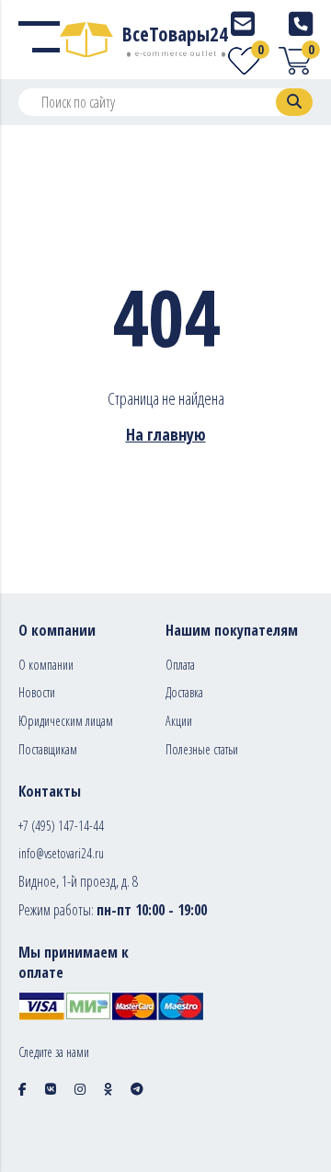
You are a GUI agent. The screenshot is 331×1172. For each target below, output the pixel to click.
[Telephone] (301, 23)
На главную (166, 434)
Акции (179, 721)
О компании (46, 664)
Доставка (184, 692)
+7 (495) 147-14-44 (61, 825)
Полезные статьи (202, 749)
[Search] (294, 102)
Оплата (180, 664)
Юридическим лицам (65, 721)
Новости (36, 692)
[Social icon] (22, 1088)
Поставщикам (47, 749)
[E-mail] (243, 23)
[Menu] (39, 39)
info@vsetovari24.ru (61, 853)
